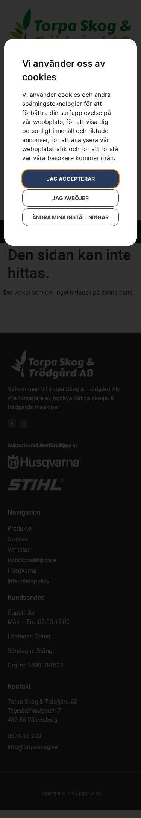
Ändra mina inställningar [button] (70, 217)
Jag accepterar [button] (71, 179)
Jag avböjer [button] (70, 198)
